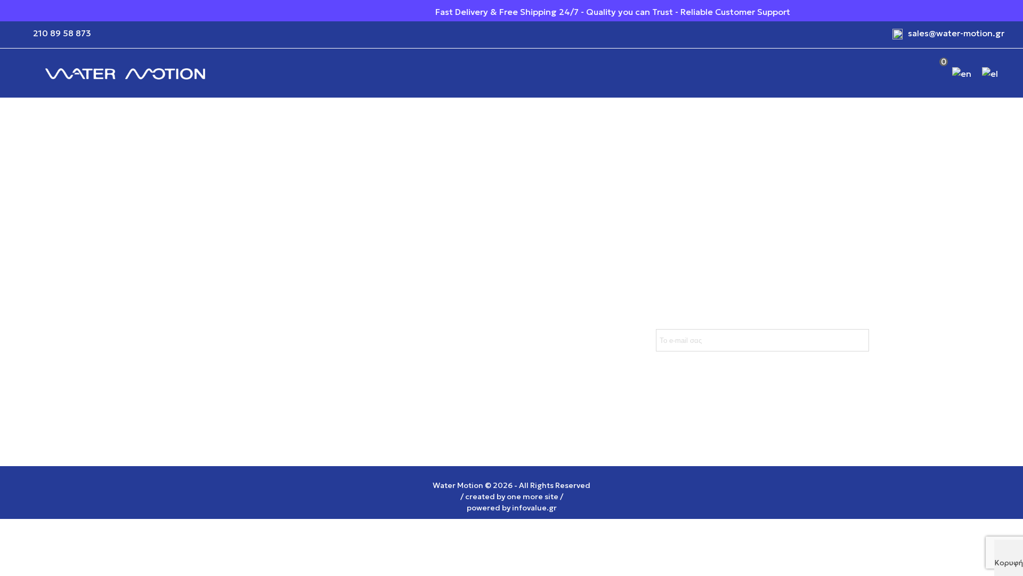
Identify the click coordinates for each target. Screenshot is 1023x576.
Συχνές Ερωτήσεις (148, 365)
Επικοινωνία (272, 365)
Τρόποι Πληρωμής (147, 322)
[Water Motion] (125, 73)
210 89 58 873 (62, 33)
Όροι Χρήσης (274, 301)
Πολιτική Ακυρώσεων (154, 344)
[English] (963, 73)
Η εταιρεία (269, 344)
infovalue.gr (534, 508)
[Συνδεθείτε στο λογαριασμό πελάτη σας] (907, 73)
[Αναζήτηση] (884, 73)
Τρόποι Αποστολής (149, 301)
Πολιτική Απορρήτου (289, 322)
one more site (532, 496)
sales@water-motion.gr (956, 33)
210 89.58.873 (412, 356)
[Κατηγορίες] (21, 73)
